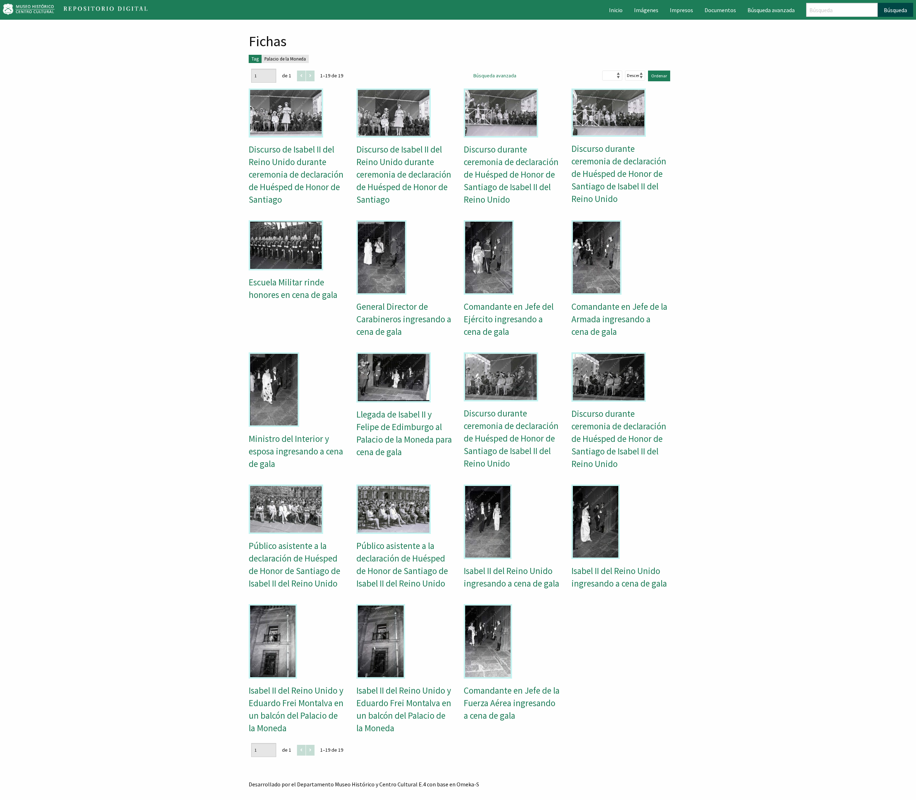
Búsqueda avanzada (494, 75)
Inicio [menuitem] (616, 10)
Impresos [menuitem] (681, 10)
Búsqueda (895, 10)
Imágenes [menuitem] (646, 10)
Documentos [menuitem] (720, 10)
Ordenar (659, 75)
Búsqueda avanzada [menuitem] (771, 10)
